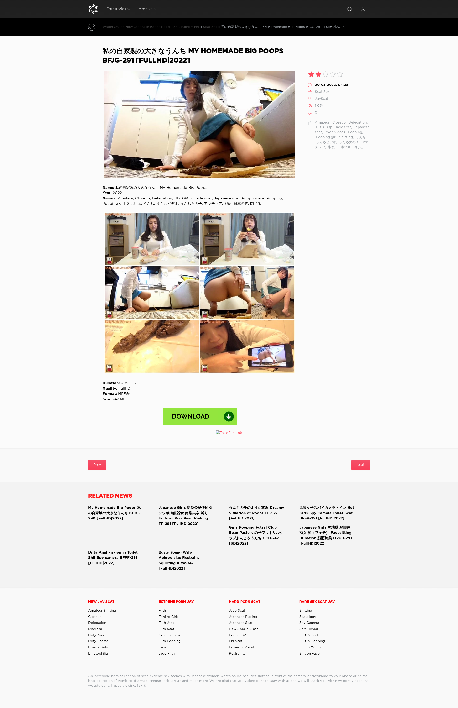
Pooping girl (326, 137)
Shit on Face (309, 653)
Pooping (354, 132)
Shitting (345, 137)
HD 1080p (323, 127)
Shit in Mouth (310, 647)
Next (360, 464)
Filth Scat (166, 629)
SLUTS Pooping (312, 641)
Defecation (357, 122)
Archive (146, 8)
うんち (360, 137)
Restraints (237, 653)
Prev (97, 464)
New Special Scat (243, 629)
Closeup (338, 122)
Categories (116, 8)
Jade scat (342, 127)
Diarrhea (95, 629)
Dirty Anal (96, 635)
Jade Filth (167, 653)
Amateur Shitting (102, 610)
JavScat (321, 98)
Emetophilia (98, 653)
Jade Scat (237, 610)
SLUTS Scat (308, 635)
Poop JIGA (238, 635)
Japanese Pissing (243, 616)
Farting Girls (169, 616)
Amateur (322, 122)
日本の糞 (343, 147)
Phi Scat (235, 641)
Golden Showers (172, 635)
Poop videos (334, 132)
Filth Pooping (170, 641)
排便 (330, 147)
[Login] (363, 9)
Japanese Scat (241, 622)
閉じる (358, 147)
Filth (162, 610)
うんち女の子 (348, 142)
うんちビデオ (325, 142)
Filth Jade (167, 622)
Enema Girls (98, 647)
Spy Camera (309, 622)
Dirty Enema (98, 641)
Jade (162, 647)
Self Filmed (308, 629)
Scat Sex (322, 91)
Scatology (307, 616)
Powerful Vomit (241, 647)
